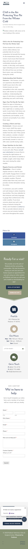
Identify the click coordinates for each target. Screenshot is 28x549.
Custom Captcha (8, 450)
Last (16, 415)
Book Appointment (14, 287)
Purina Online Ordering (13, 523)
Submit (6, 463)
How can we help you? (10, 438)
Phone (5, 431)
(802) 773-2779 (15, 367)
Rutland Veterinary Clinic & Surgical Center (14, 24)
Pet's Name (6, 418)
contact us (21, 207)
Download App (15, 292)
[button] (24, 519)
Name (5, 410)
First (4, 415)
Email (5, 425)
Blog (12, 27)
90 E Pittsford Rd (14, 319)
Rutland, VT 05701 (14, 322)
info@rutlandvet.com (14, 372)
